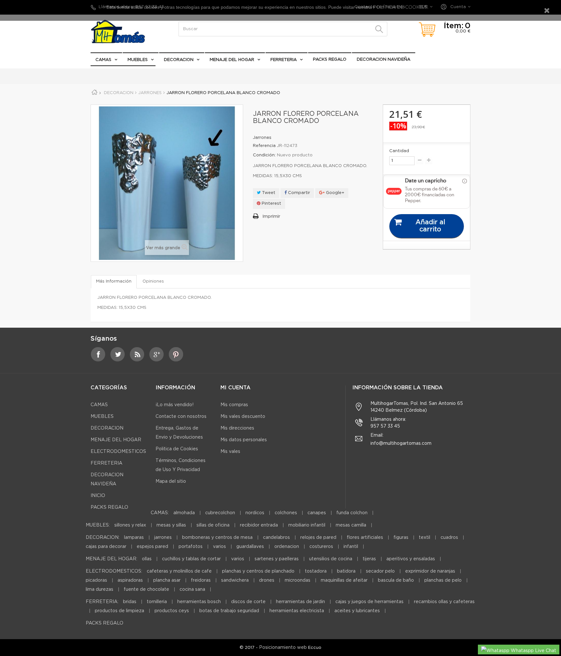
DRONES (266, 580)
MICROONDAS (297, 580)
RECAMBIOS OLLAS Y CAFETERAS (444, 602)
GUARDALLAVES (250, 547)
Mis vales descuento (242, 417)
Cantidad (399, 151)
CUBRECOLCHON (220, 513)
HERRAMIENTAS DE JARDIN (300, 602)
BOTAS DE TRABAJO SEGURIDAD (229, 611)
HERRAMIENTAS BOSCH (199, 602)
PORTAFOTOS (191, 547)
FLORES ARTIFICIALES (365, 538)
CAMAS (103, 60)
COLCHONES (286, 513)
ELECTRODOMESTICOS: (114, 571)
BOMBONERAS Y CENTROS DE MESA (217, 538)
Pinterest (270, 203)
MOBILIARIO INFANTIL (306, 525)
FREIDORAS (201, 580)
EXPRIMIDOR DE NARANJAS (430, 571)
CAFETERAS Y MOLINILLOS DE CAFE (179, 571)
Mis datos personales (243, 440)
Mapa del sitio (171, 481)
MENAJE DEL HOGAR (232, 60)
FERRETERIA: (102, 602)
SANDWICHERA (235, 580)
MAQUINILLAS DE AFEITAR (344, 580)
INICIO (98, 496)
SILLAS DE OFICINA (213, 525)
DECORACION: (102, 538)
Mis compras (234, 405)
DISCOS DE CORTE (248, 602)
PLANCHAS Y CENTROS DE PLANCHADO (258, 571)
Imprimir (271, 216)
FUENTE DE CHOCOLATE (146, 589)
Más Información (113, 281)
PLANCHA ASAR (167, 580)
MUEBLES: (98, 525)
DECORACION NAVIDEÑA (383, 59)
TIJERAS (369, 559)
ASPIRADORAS (130, 580)
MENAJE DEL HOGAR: (111, 559)
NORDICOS (254, 513)
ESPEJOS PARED (152, 547)
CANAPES (316, 513)
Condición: (264, 155)
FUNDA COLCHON (352, 513)
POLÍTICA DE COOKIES (399, 7)
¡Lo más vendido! (174, 405)
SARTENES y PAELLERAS (277, 559)
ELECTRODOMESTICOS (120, 73)
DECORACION (178, 60)
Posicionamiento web (283, 648)
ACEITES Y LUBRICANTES (357, 611)
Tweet (268, 193)
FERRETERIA (283, 60)
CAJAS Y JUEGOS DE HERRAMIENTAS (369, 602)
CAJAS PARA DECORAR (106, 547)
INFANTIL (350, 547)
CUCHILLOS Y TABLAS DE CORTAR (191, 559)
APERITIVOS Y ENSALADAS (410, 559)
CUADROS (449, 538)
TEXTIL (424, 538)
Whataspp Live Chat (532, 651)
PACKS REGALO (329, 59)
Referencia (264, 146)
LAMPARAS (134, 538)
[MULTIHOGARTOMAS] (125, 31)
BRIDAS (129, 602)
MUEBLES (138, 60)
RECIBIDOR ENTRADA (259, 525)
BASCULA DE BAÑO (396, 580)
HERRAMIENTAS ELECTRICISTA (296, 611)
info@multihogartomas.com (400, 443)
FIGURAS (400, 538)
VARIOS (219, 547)
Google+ (334, 193)
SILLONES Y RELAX (130, 525)
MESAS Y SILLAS (171, 525)
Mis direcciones (237, 428)
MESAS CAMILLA (351, 525)
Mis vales (230, 452)
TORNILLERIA (157, 602)
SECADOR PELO (380, 571)
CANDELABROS (276, 538)
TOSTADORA (316, 571)
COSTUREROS (321, 547)
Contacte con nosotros (181, 417)
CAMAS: (160, 513)
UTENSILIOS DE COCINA (330, 559)
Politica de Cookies (177, 449)
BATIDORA (346, 571)
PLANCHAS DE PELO (443, 580)
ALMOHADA (184, 513)
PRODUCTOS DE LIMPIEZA (119, 611)
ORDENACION (286, 547)
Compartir (298, 193)
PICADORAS (96, 580)
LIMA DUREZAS (99, 589)
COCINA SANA (192, 589)
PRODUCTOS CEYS (172, 611)
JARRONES (163, 538)
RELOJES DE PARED (318, 538)
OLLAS (147, 559)
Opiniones (153, 281)
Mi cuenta (235, 387)
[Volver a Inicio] (97, 93)
